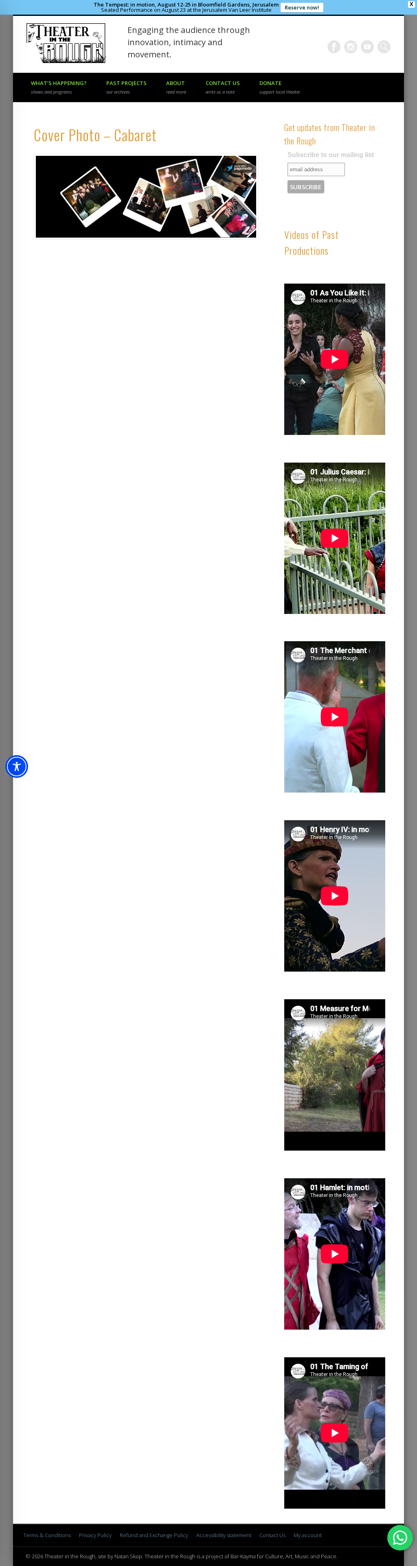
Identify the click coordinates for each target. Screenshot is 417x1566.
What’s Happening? (59, 87)
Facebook (333, 46)
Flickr (350, 46)
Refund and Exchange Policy (154, 1535)
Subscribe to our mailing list (331, 154)
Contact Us (223, 87)
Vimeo (367, 46)
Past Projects (126, 87)
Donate (279, 87)
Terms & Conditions (47, 1535)
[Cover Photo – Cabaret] (145, 197)
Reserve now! (302, 7)
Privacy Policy (95, 1535)
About (176, 87)
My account (308, 1535)
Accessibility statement (223, 1535)
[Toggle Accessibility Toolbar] (16, 766)
